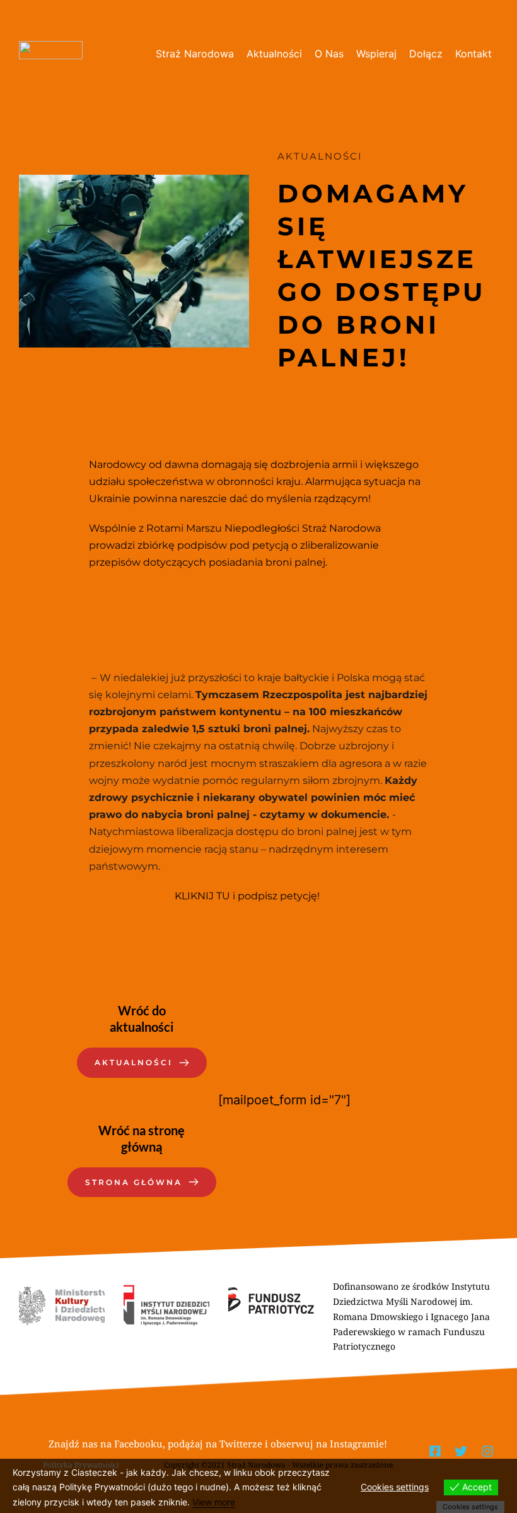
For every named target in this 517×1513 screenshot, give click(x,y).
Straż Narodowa (195, 53)
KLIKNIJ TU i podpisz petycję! (247, 896)
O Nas (329, 53)
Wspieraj (376, 53)
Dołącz (426, 53)
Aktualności (274, 53)
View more (213, 1502)
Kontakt (473, 53)
